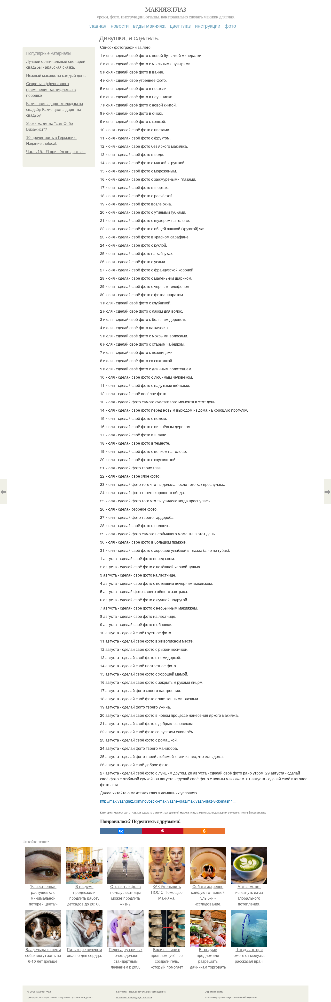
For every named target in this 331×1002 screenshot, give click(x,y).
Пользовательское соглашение (147, 991)
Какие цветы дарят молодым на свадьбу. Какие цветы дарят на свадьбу (54, 109)
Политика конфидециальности (134, 997)
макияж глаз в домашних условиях (218, 812)
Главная (97, 25)
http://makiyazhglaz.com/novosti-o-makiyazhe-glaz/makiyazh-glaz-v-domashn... (168, 801)
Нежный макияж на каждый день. (56, 75)
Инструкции (207, 25)
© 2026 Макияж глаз (39, 991)
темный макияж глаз (253, 812)
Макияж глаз (165, 9)
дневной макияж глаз (182, 812)
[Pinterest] (162, 831)
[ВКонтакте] (121, 831)
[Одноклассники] (204, 831)
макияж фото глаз (125, 812)
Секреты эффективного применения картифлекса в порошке (51, 90)
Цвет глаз (180, 25)
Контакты (121, 991)
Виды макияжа (149, 25)
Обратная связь (214, 991)
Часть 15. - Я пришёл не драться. (56, 152)
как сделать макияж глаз (152, 812)
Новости (120, 25)
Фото (230, 25)
